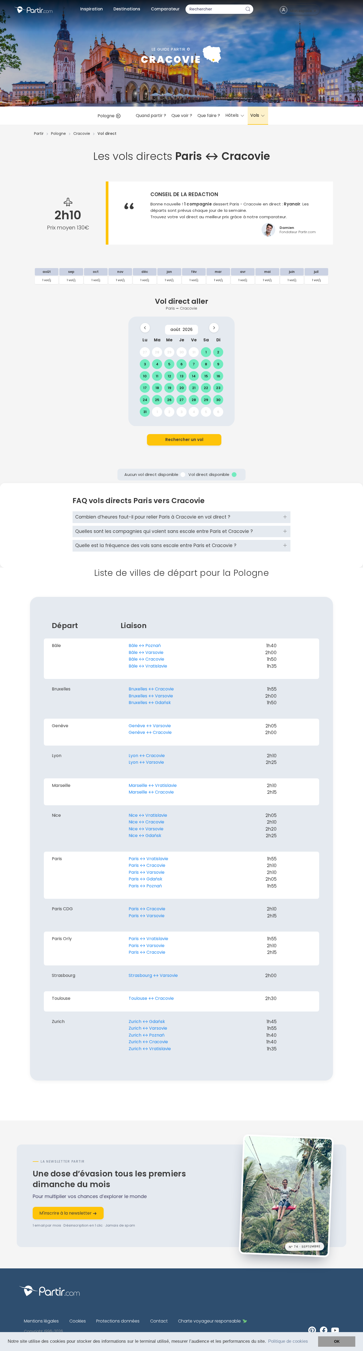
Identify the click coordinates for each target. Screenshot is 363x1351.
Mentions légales (41, 1321)
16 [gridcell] (218, 375)
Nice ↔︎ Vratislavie (148, 815)
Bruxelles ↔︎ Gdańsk (150, 702)
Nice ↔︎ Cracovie (146, 822)
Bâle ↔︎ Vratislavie (148, 666)
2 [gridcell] (218, 352)
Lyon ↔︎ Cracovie (147, 756)
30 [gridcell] (181, 352)
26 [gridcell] (169, 399)
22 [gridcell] (206, 387)
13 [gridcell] (181, 375)
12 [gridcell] (169, 375)
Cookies (77, 1321)
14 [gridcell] (194, 375)
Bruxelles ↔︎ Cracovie (151, 689)
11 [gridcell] (157, 375)
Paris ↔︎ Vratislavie (148, 859)
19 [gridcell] (169, 387)
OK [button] (337, 1341)
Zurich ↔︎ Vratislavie (150, 1049)
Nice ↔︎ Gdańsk (145, 835)
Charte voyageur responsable (209, 1321)
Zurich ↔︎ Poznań (146, 1035)
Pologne (107, 116)
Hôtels (232, 115)
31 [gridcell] (194, 352)
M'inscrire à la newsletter (66, 1213)
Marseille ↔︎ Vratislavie (153, 785)
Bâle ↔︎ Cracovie (146, 659)
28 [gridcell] (157, 352)
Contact (159, 1321)
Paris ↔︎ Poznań (145, 886)
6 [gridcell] (181, 363)
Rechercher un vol (184, 439)
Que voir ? (181, 115)
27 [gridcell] (145, 352)
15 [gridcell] (206, 375)
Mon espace (301, 10)
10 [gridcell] (145, 375)
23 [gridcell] (218, 387)
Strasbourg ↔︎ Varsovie (153, 975)
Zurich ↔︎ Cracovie (148, 1042)
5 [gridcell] (169, 363)
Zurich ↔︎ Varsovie (148, 1028)
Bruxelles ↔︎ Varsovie (151, 696)
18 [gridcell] (157, 387)
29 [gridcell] (169, 352)
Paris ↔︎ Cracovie (147, 865)
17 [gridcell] (145, 387)
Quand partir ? (151, 115)
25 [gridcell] (157, 399)
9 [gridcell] (218, 363)
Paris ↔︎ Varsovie (146, 872)
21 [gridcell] (194, 387)
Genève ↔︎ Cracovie (150, 732)
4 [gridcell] (157, 363)
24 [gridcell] (145, 399)
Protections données (118, 1321)
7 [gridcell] (194, 363)
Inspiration (91, 9)
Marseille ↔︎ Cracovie (151, 792)
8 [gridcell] (206, 363)
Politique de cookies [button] (288, 1341)
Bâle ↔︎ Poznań (145, 645)
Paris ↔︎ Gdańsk (145, 879)
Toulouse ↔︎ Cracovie (151, 998)
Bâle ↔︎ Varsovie (146, 652)
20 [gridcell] (181, 387)
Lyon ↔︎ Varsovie (146, 762)
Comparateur (165, 9)
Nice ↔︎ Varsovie (146, 829)
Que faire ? (208, 115)
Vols (255, 115)
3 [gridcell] (145, 363)
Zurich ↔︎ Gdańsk (147, 1021)
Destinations (126, 9)
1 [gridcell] (206, 352)
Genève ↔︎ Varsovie (150, 726)
